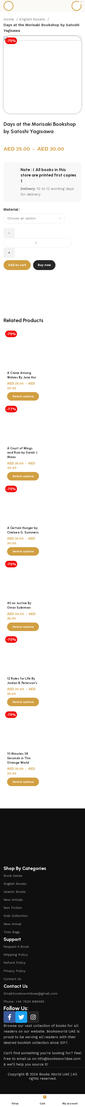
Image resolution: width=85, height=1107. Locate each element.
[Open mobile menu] (8, 6)
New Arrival (12, 924)
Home (9, 19)
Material (11, 209)
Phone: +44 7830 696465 (24, 1001)
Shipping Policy (16, 954)
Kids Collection (16, 916)
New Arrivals (13, 900)
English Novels (32, 19)
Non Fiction (13, 908)
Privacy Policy (14, 971)
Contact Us (12, 979)
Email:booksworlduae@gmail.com (31, 993)
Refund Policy (15, 962)
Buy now (44, 265)
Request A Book (16, 946)
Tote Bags (12, 932)
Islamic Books (15, 892)
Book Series (13, 875)
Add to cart (17, 265)
